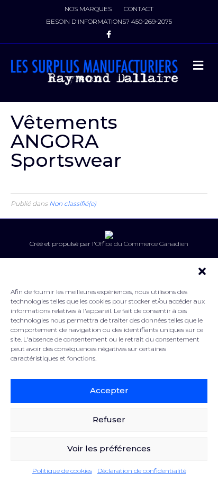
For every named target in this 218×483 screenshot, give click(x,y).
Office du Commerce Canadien (141, 244)
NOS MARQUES (88, 9)
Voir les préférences (109, 448)
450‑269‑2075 (151, 21)
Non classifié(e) (72, 203)
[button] (202, 271)
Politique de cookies (62, 471)
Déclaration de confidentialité (141, 471)
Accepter (109, 390)
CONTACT (138, 9)
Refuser (109, 419)
